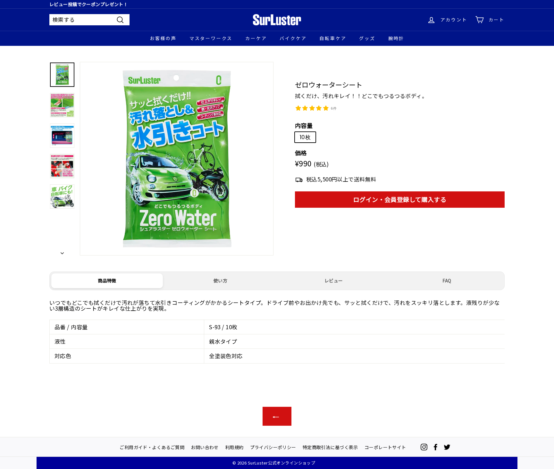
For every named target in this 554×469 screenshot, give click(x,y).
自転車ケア (332, 38)
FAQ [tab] (446, 280)
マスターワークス (210, 38)
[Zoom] (176, 158)
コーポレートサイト (385, 447)
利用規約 (234, 447)
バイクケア (293, 38)
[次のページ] (62, 250)
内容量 (304, 125)
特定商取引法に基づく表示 (330, 447)
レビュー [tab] (333, 280)
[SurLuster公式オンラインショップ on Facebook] (435, 447)
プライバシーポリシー (273, 447)
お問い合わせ (205, 447)
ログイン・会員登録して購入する (399, 199)
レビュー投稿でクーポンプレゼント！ (88, 4)
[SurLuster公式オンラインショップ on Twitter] (447, 447)
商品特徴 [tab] (107, 280)
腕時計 (396, 38)
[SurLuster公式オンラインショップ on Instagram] (424, 447)
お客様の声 (163, 38)
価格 (301, 153)
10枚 (305, 137)
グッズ (367, 38)
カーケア (256, 38)
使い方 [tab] (220, 280)
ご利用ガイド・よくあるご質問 (152, 447)
